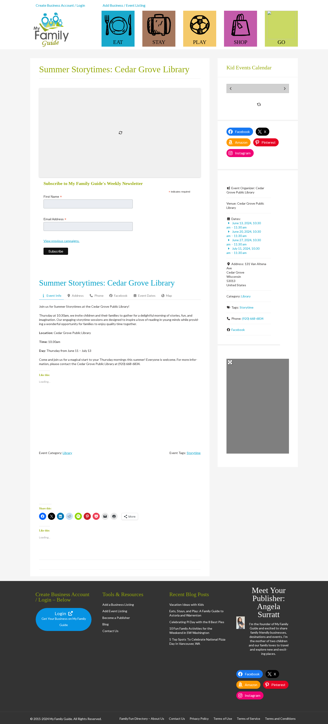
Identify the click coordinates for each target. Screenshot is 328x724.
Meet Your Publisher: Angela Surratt (269, 602)
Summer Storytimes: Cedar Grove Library (107, 282)
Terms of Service (248, 718)
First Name (53, 197)
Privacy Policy (199, 718)
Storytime (194, 453)
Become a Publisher (116, 618)
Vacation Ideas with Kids (186, 604)
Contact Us (110, 631)
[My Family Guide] (50, 47)
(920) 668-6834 (253, 318)
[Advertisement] (120, 483)
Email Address (55, 219)
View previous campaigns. (61, 241)
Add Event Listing (114, 611)
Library (67, 453)
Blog (105, 624)
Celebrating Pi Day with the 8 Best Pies (196, 622)
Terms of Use (222, 718)
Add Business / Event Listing (124, 5)
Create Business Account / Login (60, 5)
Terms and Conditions (280, 718)
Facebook (238, 330)
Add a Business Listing (118, 604)
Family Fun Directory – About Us (142, 718)
